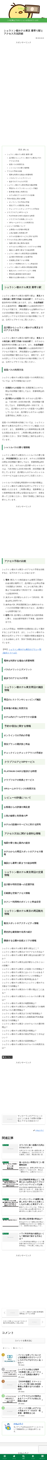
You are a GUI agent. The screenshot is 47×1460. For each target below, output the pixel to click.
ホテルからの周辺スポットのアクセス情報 (25, 247)
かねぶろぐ (18, 1424)
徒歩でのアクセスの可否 (18, 181)
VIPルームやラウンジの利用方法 (21, 223)
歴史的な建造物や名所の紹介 (20, 274)
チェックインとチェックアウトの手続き (24, 209)
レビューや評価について (16, 226)
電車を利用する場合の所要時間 (21, 175)
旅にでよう (8, 1057)
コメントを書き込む (23, 1341)
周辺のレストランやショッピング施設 (23, 188)
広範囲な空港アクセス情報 (19, 260)
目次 (20, 150)
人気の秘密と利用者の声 (18, 233)
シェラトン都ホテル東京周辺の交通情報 (22, 253)
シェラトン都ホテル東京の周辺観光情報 (22, 267)
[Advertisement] (23, 67)
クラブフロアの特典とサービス (21, 219)
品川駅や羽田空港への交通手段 (21, 257)
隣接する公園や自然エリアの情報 (21, 277)
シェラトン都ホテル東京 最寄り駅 (20, 154)
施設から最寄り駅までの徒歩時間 (21, 250)
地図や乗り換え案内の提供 (19, 243)
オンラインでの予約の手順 (19, 202)
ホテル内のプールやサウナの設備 (21, 195)
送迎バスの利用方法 (16, 164)
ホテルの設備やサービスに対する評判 (23, 236)
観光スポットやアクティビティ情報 (22, 271)
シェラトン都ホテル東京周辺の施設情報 (22, 185)
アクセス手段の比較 (14, 171)
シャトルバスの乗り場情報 (19, 168)
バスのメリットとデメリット (20, 178)
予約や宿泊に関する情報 (16, 199)
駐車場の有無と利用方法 (18, 192)
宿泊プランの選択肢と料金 (19, 205)
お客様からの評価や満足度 (19, 229)
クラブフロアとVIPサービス (17, 212)
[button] (42, 749)
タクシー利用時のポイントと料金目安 (23, 264)
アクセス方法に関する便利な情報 (19, 240)
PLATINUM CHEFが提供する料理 (21, 216)
